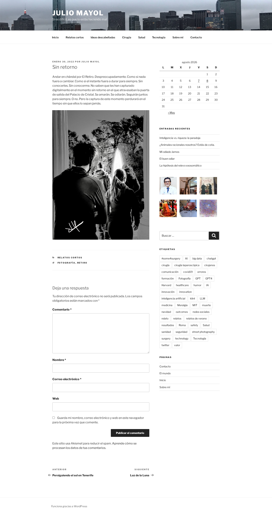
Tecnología (158, 37)
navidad (166, 311)
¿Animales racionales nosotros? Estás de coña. (187, 144)
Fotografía (66, 262)
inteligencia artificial (173, 298)
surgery (166, 338)
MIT (194, 305)
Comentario (62, 309)
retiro (82, 262)
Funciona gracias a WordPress (69, 506)
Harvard (166, 285)
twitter (165, 345)
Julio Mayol (78, 13)
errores (201, 271)
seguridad (181, 331)
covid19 (188, 271)
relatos (177, 318)
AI (186, 258)
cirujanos (209, 265)
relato (165, 318)
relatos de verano (196, 318)
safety (194, 325)
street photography (203, 331)
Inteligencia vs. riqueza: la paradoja (179, 137)
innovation (185, 291)
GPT (198, 278)
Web (55, 398)
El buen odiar (167, 158)
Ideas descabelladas (103, 37)
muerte (206, 305)
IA (207, 285)
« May (171, 112)
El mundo (165, 373)
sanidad (166, 331)
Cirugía (126, 37)
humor (197, 285)
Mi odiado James (169, 151)
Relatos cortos (75, 37)
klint (192, 298)
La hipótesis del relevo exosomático (180, 165)
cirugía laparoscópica (186, 265)
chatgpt (211, 258)
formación (168, 278)
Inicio (55, 37)
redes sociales (201, 311)
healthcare (182, 285)
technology (181, 338)
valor (177, 345)
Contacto (196, 37)
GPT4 (208, 278)
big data (197, 258)
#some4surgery (171, 258)
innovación (168, 291)
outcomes (182, 311)
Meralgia (182, 305)
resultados (168, 325)
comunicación (170, 271)
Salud (141, 37)
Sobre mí (177, 37)
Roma (182, 325)
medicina (167, 305)
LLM (202, 298)
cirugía (165, 265)
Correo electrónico (66, 379)
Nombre (59, 360)
